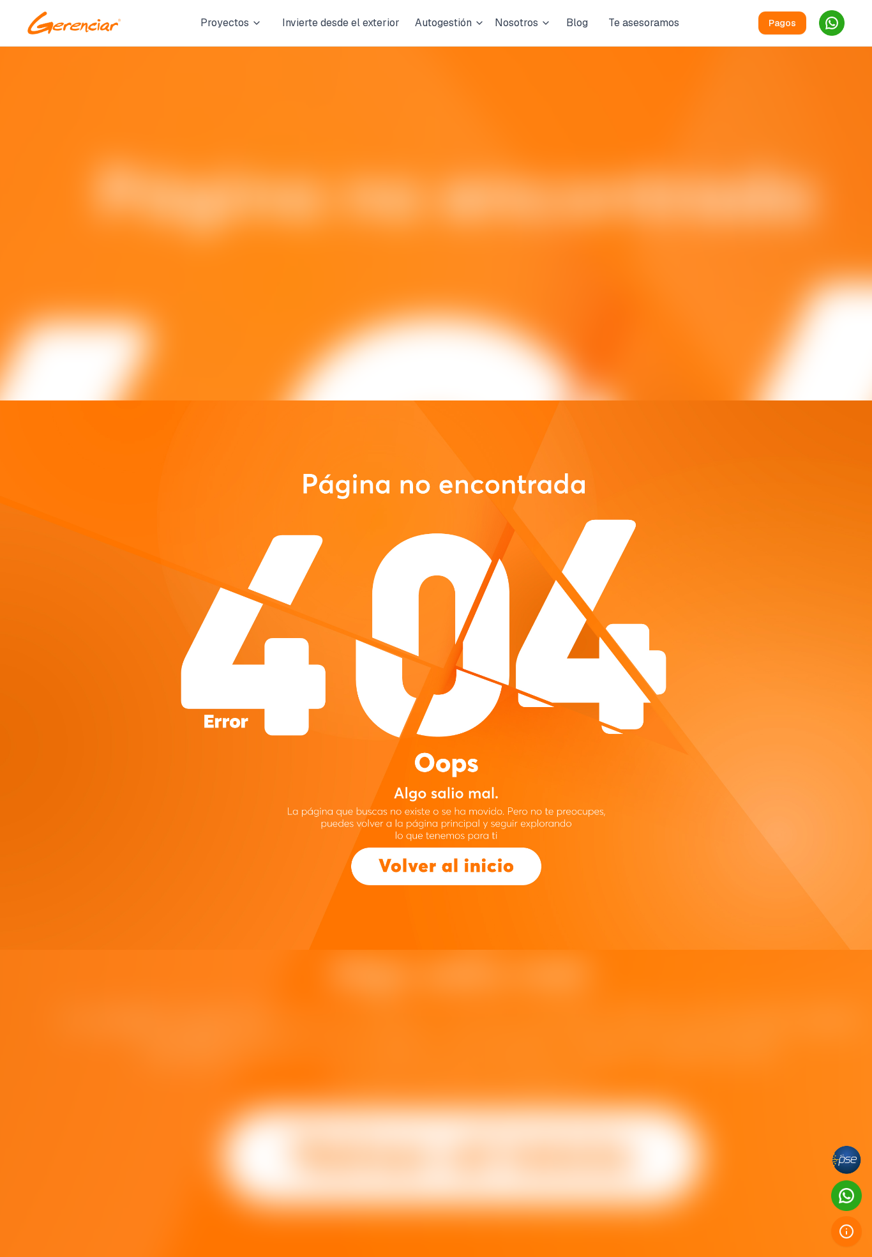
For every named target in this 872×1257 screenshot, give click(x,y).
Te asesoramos (643, 22)
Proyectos (224, 22)
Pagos (782, 23)
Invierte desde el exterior (341, 22)
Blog (577, 22)
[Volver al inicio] (446, 865)
